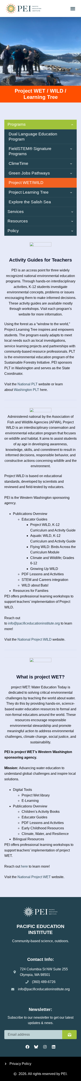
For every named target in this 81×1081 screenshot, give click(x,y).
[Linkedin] (53, 1046)
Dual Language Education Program (33, 136)
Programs (17, 124)
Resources (18, 221)
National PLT (27, 384)
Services (16, 211)
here (24, 866)
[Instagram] (44, 1046)
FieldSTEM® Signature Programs (30, 151)
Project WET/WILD (26, 182)
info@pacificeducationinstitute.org (34, 623)
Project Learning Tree (29, 192)
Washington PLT (26, 390)
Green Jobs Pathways (29, 173)
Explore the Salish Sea (30, 202)
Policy (13, 230)
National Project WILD (34, 639)
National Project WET (34, 877)
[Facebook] (27, 1046)
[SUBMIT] (69, 1034)
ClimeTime (18, 163)
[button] (73, 8)
